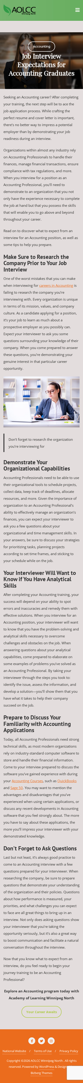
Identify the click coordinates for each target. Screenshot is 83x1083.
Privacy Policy (68, 1051)
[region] (41, 60)
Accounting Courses (27, 780)
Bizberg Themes (41, 1073)
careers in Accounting (56, 285)
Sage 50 (16, 787)
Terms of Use (43, 1051)
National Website (14, 1051)
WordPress (46, 1067)
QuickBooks (67, 780)
